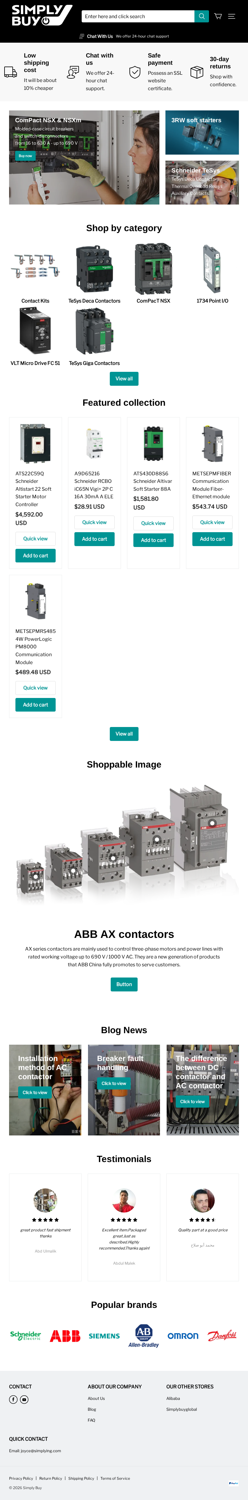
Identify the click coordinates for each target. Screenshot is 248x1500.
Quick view (35, 539)
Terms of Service (115, 1478)
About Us (96, 1398)
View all (124, 379)
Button (124, 984)
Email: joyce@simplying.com (35, 1450)
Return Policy (50, 1478)
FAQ (91, 1420)
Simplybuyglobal (181, 1409)
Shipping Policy (81, 1478)
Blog (92, 1409)
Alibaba (173, 1398)
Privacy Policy (21, 1478)
